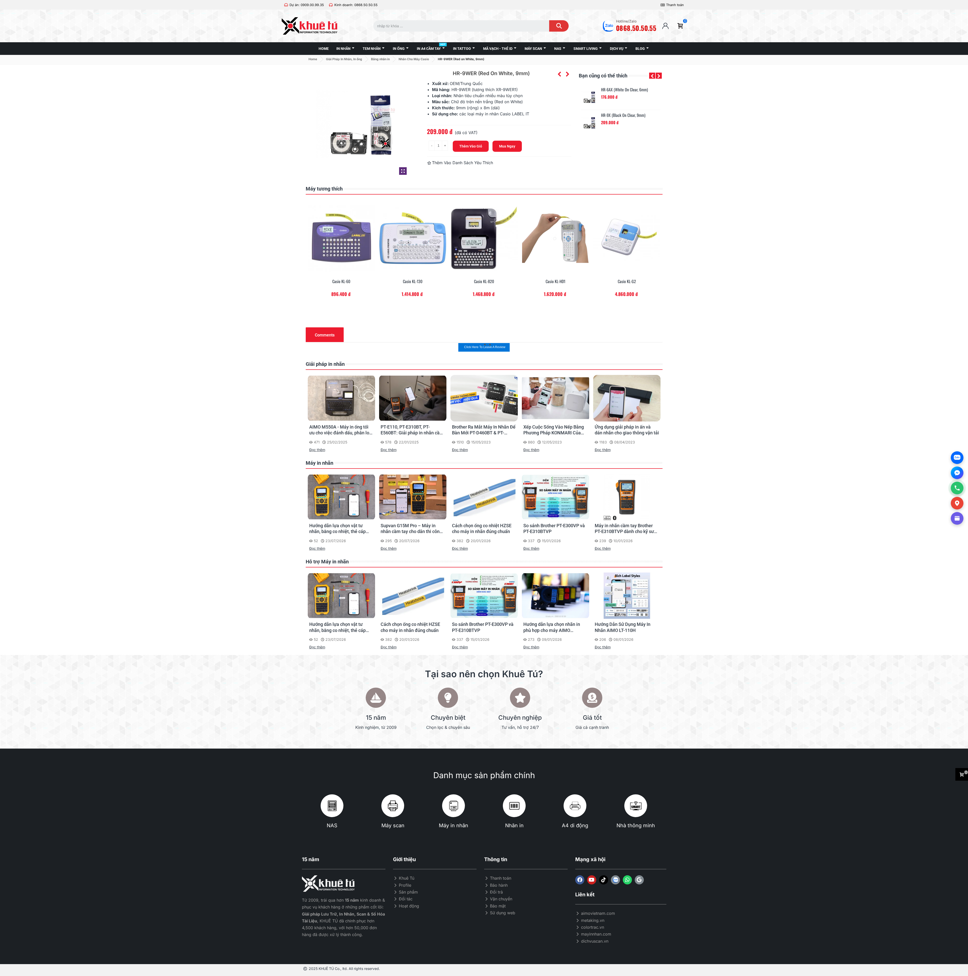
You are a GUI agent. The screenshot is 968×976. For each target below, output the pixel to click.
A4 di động (575, 825)
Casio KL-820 (413, 281)
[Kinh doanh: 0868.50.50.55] (331, 5)
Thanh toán (675, 5)
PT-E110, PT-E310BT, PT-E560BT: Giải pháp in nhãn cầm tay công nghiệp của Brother (340, 430)
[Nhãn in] (514, 805)
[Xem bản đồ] (957, 503)
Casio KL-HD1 (484, 281)
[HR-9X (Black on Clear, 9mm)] (590, 123)
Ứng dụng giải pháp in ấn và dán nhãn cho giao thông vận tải (555, 429)
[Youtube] (591, 879)
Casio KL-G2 (555, 281)
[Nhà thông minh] (635, 805)
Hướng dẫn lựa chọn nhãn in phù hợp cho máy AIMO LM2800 (623, 529)
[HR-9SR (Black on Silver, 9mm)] (559, 74)
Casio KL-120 (626, 281)
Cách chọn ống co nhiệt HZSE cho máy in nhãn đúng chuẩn (410, 528)
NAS (332, 825)
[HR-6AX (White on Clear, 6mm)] (590, 97)
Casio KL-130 (341, 281)
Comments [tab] (325, 335)
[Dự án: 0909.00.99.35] (286, 5)
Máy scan (392, 825)
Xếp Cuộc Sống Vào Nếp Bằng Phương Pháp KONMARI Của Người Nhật (482, 430)
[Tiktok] (603, 879)
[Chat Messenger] (957, 472)
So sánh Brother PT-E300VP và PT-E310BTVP (482, 528)
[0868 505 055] (957, 488)
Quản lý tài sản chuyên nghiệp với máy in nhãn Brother (625, 429)
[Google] (639, 879)
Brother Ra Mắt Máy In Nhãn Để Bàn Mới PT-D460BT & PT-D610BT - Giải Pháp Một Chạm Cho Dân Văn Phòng (412, 430)
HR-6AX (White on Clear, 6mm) (624, 89)
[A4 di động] (575, 805)
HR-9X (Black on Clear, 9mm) (623, 115)
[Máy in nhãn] (453, 805)
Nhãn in (514, 825)
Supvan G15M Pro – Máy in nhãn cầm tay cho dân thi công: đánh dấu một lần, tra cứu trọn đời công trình (340, 529)
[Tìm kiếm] (559, 26)
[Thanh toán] (663, 5)
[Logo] (615, 879)
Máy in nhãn (319, 463)
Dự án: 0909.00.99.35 (307, 5)
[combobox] (456, 26)
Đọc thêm (317, 450)
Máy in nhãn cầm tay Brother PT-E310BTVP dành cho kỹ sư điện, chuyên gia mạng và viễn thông (554, 529)
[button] (652, 76)
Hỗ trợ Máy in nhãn (327, 562)
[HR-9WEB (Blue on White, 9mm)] (567, 74)
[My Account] (665, 26)
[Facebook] (579, 879)
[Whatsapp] (627, 879)
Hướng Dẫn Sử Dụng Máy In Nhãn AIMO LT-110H (551, 627)
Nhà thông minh (635, 825)
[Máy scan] (392, 805)
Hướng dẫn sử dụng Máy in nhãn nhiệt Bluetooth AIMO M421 (622, 627)
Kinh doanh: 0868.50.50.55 (356, 5)
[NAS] (332, 805)
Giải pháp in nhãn (325, 364)
